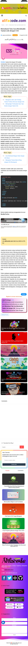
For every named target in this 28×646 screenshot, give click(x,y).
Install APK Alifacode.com (14, 595)
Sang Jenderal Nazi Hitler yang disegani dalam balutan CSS (12, 341)
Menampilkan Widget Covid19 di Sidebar (13, 501)
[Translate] (22, 447)
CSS (13, 300)
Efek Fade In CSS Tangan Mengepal (13, 516)
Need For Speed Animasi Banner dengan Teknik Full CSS (13, 380)
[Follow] (3, 622)
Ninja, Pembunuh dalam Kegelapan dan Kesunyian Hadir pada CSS (13, 354)
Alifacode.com (19, 642)
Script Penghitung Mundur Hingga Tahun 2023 (13, 530)
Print (24, 294)
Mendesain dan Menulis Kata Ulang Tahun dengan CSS (13, 329)
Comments (20, 470)
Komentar (15, 35)
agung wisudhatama (6, 35)
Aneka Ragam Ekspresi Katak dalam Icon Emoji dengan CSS (12, 367)
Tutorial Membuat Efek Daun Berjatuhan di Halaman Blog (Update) (14, 487)
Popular (7, 470)
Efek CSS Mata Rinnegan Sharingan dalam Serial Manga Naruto (12, 392)
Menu (3, 1)
